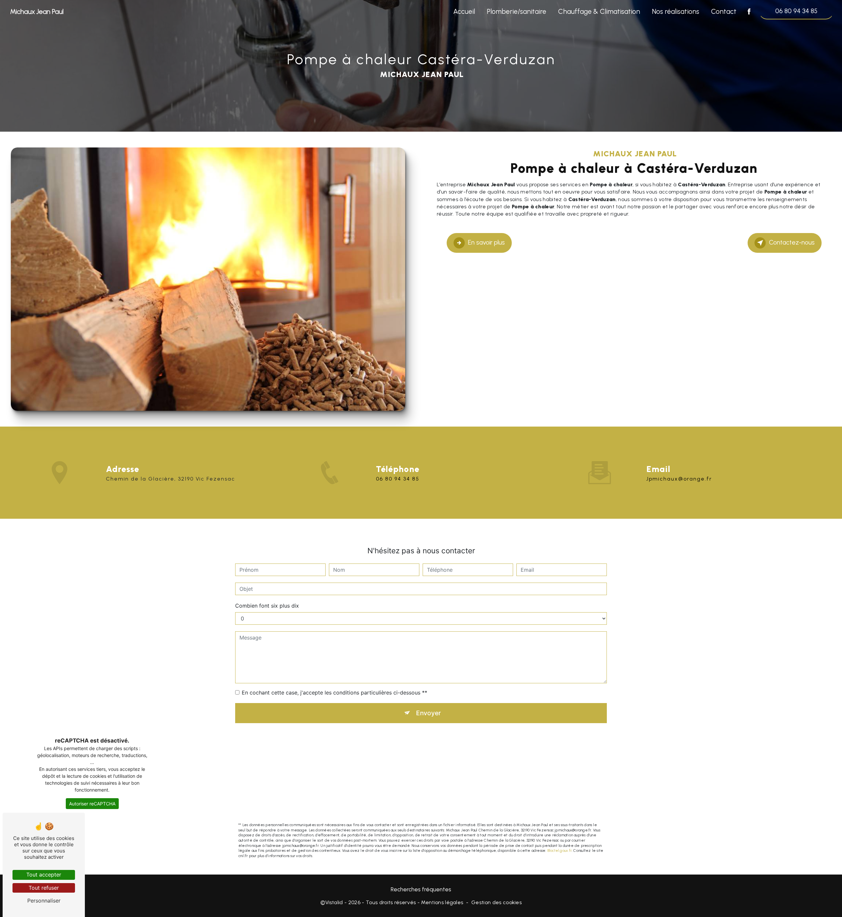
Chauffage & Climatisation (599, 11)
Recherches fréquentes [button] (421, 889)
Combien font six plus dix (267, 605)
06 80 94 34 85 (796, 11)
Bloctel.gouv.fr (559, 850)
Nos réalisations (675, 11)
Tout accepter (43, 874)
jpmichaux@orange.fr (679, 479)
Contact (723, 11)
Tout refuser (44, 887)
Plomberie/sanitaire (516, 11)
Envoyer (428, 713)
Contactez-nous (792, 242)
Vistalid (334, 902)
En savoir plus (486, 242)
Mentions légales (442, 902)
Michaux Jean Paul (36, 11)
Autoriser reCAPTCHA (92, 803)
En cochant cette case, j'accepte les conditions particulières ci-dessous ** (334, 692)
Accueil (464, 11)
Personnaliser (44, 900)
